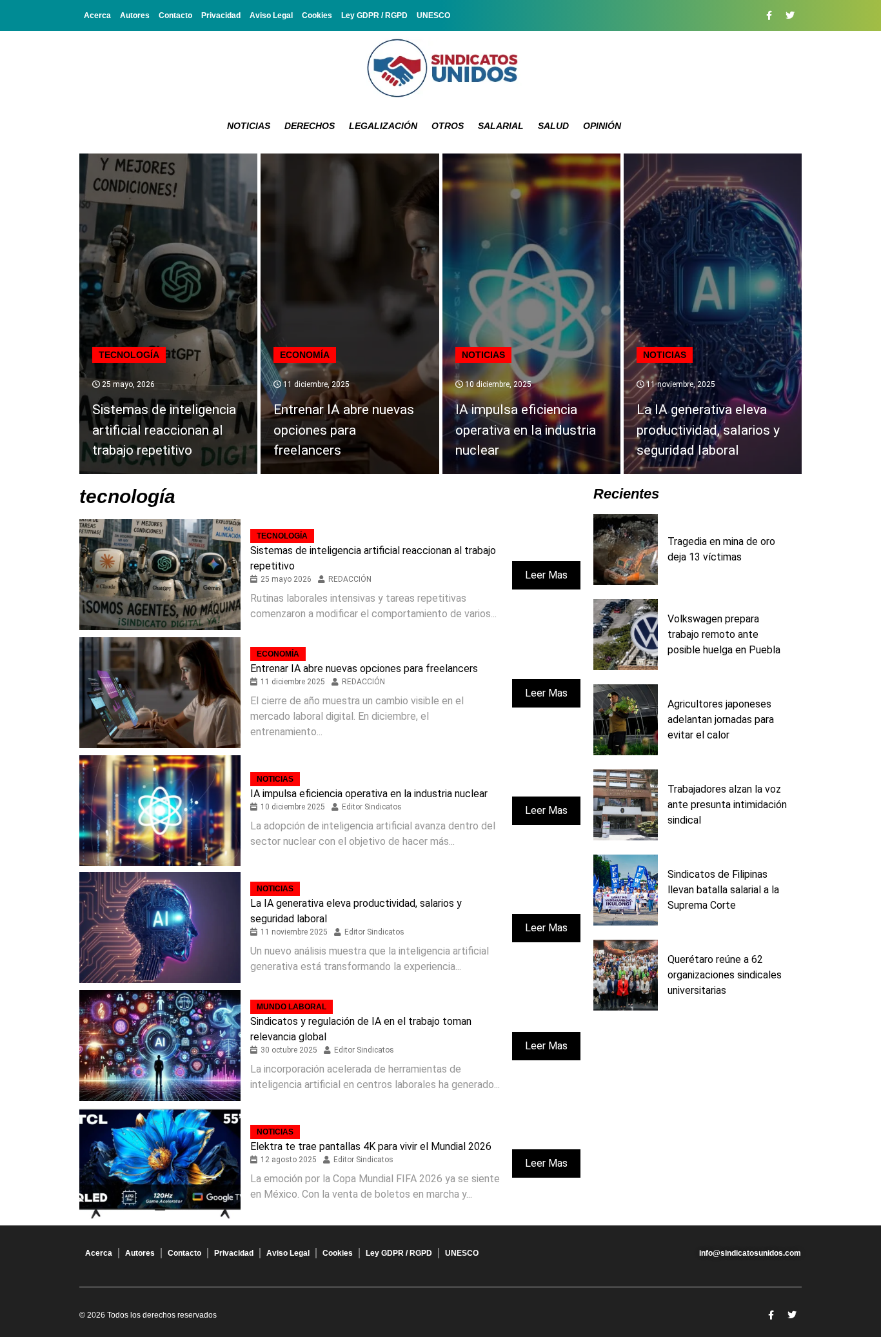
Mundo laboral (291, 1006)
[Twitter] (790, 15)
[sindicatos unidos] (440, 67)
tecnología (129, 355)
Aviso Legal (271, 15)
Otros (447, 126)
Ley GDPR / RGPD (374, 15)
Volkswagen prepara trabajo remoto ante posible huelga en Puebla (724, 634)
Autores (135, 15)
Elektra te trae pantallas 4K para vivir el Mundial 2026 (370, 1146)
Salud (553, 126)
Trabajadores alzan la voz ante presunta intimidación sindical (727, 804)
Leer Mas (546, 575)
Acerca (97, 15)
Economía (305, 355)
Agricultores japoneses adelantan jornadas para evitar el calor (721, 719)
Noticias (248, 126)
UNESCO (433, 15)
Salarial (501, 126)
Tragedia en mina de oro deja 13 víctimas (721, 549)
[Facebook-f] (769, 15)
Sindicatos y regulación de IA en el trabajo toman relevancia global (360, 1029)
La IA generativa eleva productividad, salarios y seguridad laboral (708, 430)
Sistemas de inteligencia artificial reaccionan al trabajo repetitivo (164, 430)
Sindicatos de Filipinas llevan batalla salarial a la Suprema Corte (723, 889)
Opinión (602, 126)
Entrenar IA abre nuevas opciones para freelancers (343, 430)
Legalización (383, 126)
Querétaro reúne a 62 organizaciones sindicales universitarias (725, 974)
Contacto (175, 15)
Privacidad (221, 15)
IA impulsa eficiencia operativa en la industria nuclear (525, 430)
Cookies (317, 15)
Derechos (309, 126)
